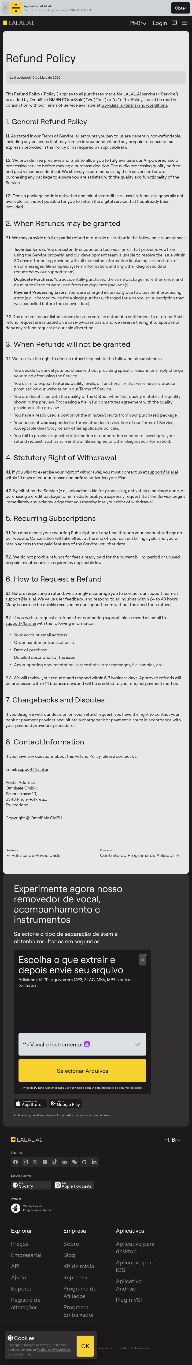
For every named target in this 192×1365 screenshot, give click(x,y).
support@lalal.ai (163, 471)
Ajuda (18, 1277)
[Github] (84, 1162)
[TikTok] (54, 1162)
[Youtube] (45, 1162)
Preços (19, 1243)
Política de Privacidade (97, 1348)
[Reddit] (64, 1162)
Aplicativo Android (129, 1284)
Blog (69, 1254)
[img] (26, 1044)
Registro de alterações (26, 1303)
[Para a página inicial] (26, 1139)
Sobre (71, 1243)
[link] (74, 1162)
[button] (82, 1070)
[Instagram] (25, 1162)
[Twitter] (35, 1162)
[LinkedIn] (94, 1162)
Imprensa (75, 1277)
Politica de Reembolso (134, 1348)
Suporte (21, 1288)
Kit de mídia (78, 1266)
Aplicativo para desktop (135, 1247)
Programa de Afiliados (79, 1292)
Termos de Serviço (100, 1115)
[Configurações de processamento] (142, 959)
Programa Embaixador (78, 1311)
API (15, 1266)
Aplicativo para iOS (135, 1266)
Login (160, 22)
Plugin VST (129, 1299)
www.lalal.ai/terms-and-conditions (134, 105)
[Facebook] (15, 1162)
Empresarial (26, 1254)
